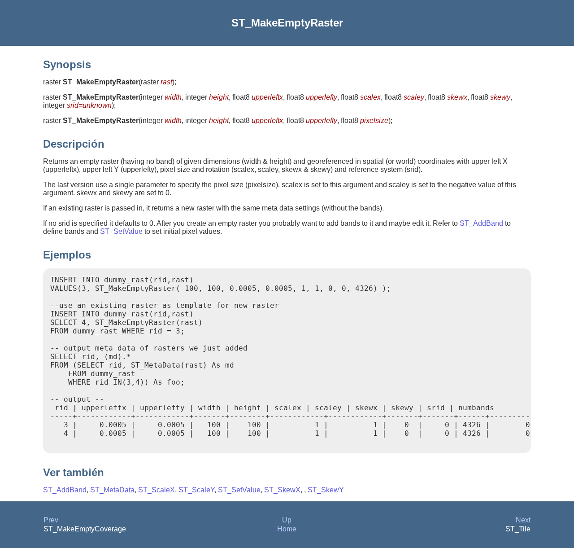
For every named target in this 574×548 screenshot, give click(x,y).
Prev (50, 520)
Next (523, 520)
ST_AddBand (481, 223)
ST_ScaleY (196, 490)
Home (286, 529)
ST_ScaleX (156, 490)
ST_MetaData (112, 490)
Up (286, 520)
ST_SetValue (121, 231)
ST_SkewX (282, 490)
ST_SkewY (326, 490)
